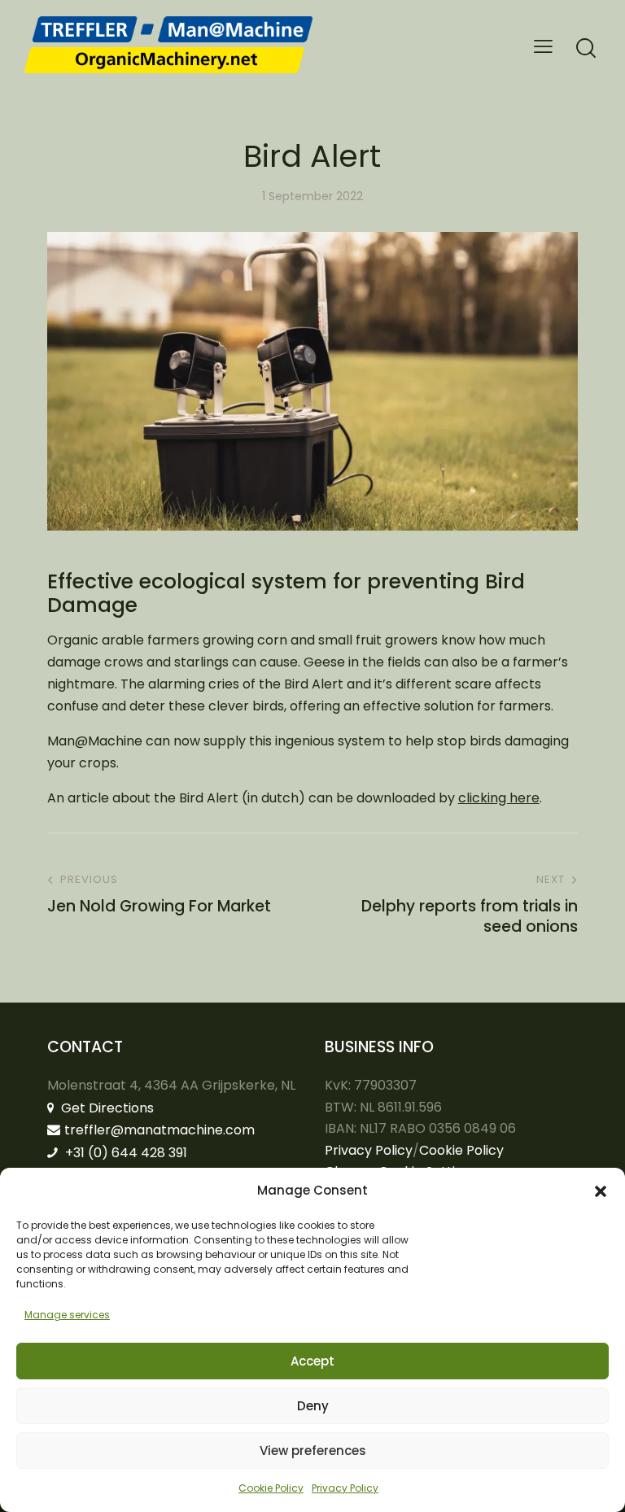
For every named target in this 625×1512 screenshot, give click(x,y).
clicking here (499, 798)
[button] (600, 1191)
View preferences (313, 1450)
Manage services (67, 1315)
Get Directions (106, 1108)
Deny (313, 1405)
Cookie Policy (271, 1488)
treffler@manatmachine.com (159, 1130)
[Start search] (586, 48)
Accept (312, 1361)
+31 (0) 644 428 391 (124, 1152)
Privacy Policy (345, 1488)
